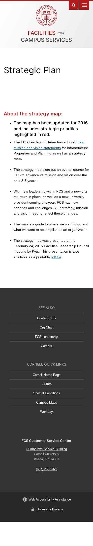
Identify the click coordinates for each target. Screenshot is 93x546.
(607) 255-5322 (46, 469)
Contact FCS (46, 318)
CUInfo (47, 384)
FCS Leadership (46, 337)
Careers (46, 346)
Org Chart (47, 327)
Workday (46, 412)
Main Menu (84, 5)
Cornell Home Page (47, 375)
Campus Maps (46, 402)
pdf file (56, 257)
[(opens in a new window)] (49, 240)
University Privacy (50, 509)
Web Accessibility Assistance (50, 499)
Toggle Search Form (74, 5)
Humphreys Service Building (46, 449)
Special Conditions (46, 393)
